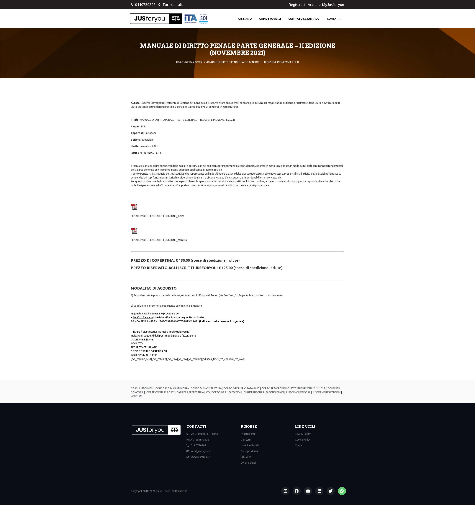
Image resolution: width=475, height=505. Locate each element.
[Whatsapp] (342, 491)
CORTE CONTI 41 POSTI (160, 392)
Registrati (297, 4)
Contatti (333, 18)
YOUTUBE (136, 396)
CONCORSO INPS (216, 392)
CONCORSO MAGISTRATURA (172, 388)
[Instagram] (285, 491)
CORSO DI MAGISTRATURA (206, 388)
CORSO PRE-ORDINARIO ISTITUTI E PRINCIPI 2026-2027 (293, 388)
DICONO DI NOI (275, 392)
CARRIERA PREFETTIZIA (190, 392)
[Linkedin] (319, 491)
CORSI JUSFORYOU (142, 388)
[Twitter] (331, 491)
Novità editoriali (194, 62)
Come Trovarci (270, 18)
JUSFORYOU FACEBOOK (326, 392)
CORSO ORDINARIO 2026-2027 (242, 388)
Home (179, 62)
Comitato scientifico (304, 18)
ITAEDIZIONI (234, 392)
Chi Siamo (245, 18)
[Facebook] (297, 491)
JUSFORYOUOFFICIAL (297, 392)
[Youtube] (308, 491)
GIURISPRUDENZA (254, 392)
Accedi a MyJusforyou (326, 4)
